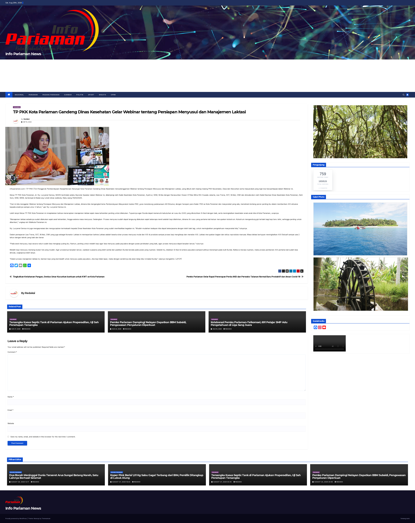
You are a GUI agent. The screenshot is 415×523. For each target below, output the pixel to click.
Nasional (19, 95)
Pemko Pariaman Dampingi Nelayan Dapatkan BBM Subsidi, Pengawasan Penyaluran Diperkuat (148, 323)
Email (10, 410)
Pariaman (33, 95)
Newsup (36, 518)
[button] (403, 95)
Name (11, 397)
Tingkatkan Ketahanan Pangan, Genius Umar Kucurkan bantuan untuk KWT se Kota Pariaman (59, 276)
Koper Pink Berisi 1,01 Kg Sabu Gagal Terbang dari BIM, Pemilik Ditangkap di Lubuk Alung (156, 476)
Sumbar (68, 95)
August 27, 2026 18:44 (121, 482)
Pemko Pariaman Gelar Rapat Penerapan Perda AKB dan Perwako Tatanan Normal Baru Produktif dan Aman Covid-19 (243, 276)
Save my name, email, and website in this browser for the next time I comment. (42, 437)
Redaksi (27, 119)
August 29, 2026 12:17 (20, 482)
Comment (12, 352)
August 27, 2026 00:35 (222, 482)
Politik (79, 95)
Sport (91, 95)
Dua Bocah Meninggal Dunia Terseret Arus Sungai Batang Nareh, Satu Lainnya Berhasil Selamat (53, 476)
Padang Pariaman (50, 95)
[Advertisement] (207, 76)
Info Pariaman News (23, 54)
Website (11, 423)
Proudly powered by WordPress (16, 518)
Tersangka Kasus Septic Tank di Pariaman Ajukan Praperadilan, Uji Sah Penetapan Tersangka (54, 323)
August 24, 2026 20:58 (323, 482)
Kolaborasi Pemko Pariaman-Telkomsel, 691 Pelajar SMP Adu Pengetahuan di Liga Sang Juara (249, 323)
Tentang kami (405, 518)
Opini (113, 95)
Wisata (102, 95)
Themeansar (46, 518)
